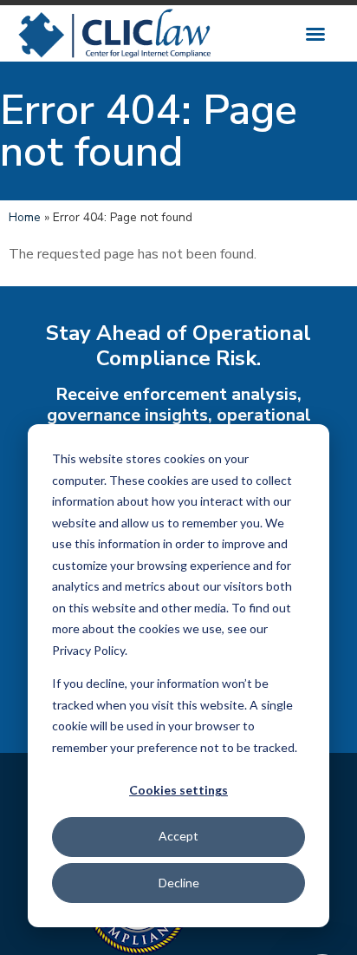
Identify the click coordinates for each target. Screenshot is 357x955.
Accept (178, 835)
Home (25, 217)
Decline (179, 882)
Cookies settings (178, 789)
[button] (315, 33)
